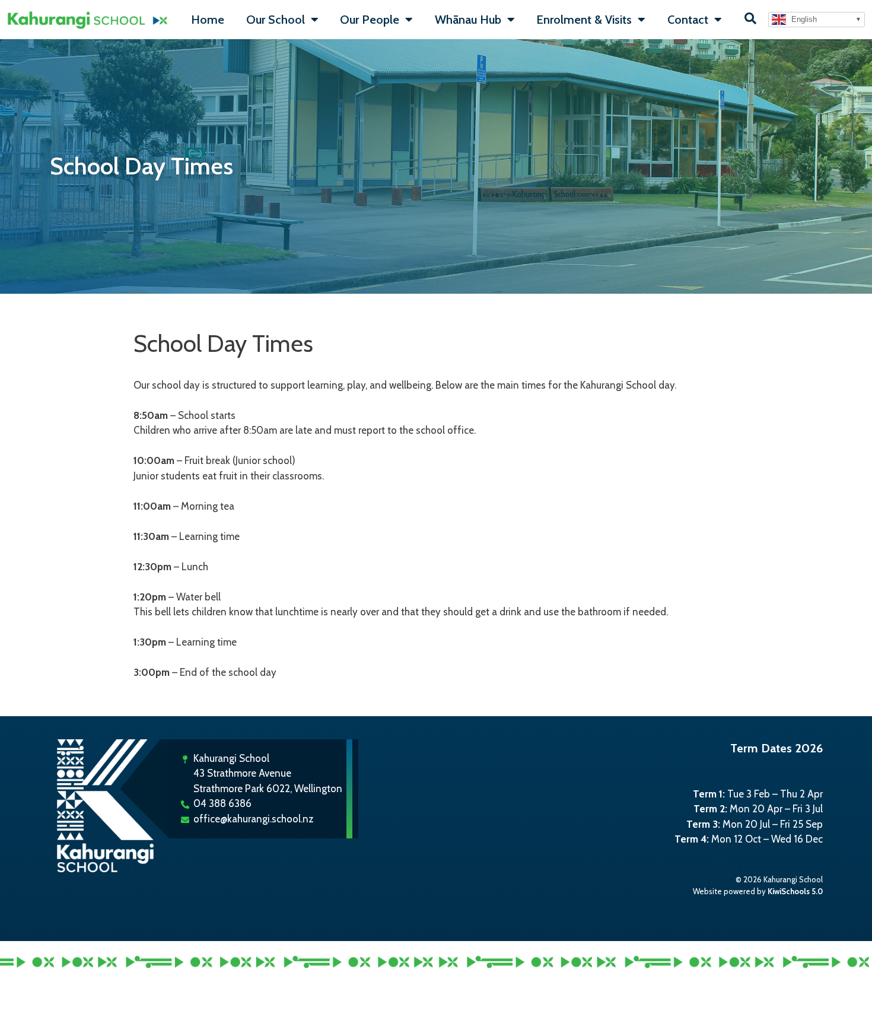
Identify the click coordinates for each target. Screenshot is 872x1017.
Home (207, 19)
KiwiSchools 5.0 (795, 891)
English (803, 19)
